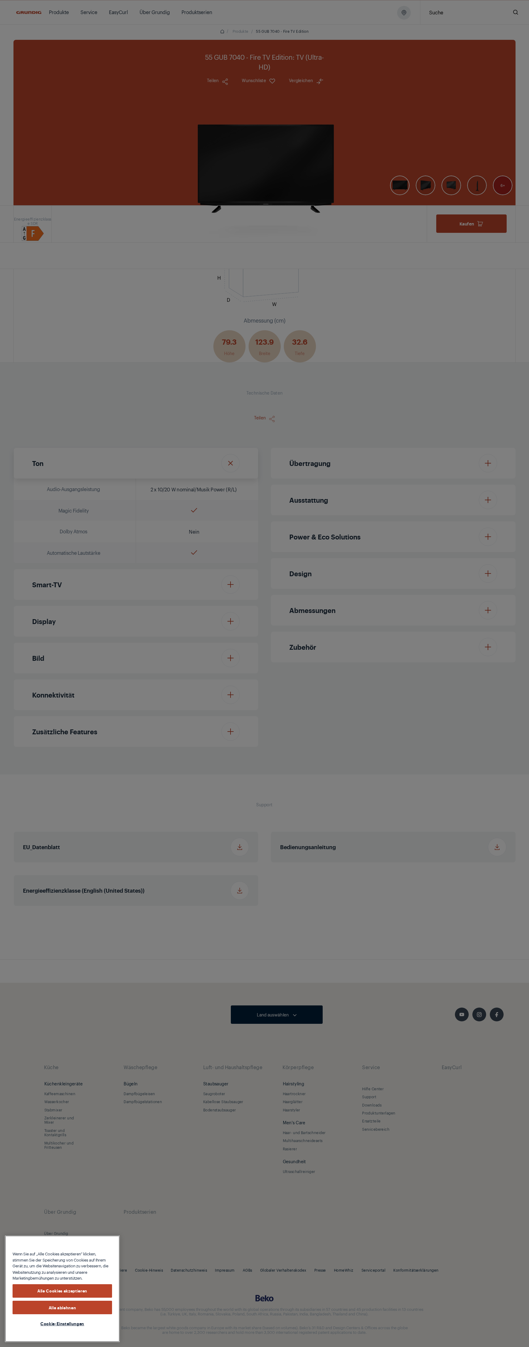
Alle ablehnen (62, 1307)
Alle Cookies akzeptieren (62, 1290)
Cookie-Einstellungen (62, 1323)
